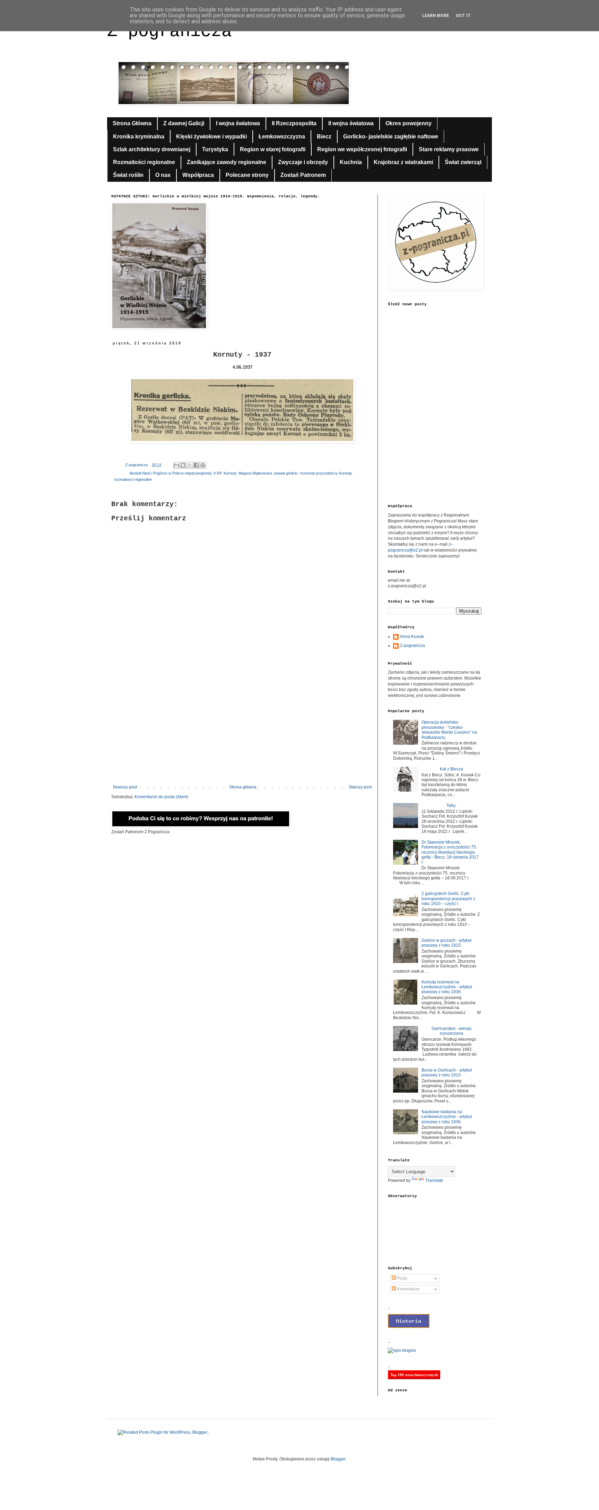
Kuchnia (351, 162)
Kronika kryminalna (138, 136)
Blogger (338, 1459)
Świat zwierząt (463, 162)
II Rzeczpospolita (294, 123)
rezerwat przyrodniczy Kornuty (326, 473)
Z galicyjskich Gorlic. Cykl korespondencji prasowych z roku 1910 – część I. (448, 898)
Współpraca (198, 175)
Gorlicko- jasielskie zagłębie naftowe (390, 136)
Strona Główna (132, 123)
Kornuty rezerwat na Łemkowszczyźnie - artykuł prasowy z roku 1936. (447, 987)
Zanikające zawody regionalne (226, 162)
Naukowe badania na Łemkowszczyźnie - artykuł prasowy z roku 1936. (447, 1116)
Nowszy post (125, 787)
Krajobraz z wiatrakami (403, 162)
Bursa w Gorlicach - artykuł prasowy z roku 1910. (447, 1072)
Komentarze (408, 1289)
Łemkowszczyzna (282, 136)
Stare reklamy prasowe (449, 149)
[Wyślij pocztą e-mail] (176, 465)
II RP (218, 473)
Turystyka (215, 149)
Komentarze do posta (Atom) (161, 796)
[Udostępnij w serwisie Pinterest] (202, 465)
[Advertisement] (242, 727)
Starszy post (360, 787)
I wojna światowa (238, 123)
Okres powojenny (408, 123)
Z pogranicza (169, 31)
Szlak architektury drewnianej (151, 149)
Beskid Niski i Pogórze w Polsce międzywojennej (170, 473)
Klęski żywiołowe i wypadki (211, 136)
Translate (434, 1180)
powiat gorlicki (286, 473)
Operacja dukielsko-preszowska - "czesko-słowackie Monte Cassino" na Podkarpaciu (449, 730)
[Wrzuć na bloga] (183, 465)
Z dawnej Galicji (183, 123)
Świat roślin (128, 175)
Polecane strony (247, 175)
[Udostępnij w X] (189, 465)
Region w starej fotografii (272, 149)
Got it (463, 15)
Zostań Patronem (303, 175)
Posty (401, 1278)
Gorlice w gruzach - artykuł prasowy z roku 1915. (446, 943)
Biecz (324, 136)
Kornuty (230, 473)
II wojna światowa (351, 123)
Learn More (435, 15)
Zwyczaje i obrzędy (303, 162)
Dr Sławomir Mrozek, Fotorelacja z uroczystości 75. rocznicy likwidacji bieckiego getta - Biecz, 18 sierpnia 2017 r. (450, 852)
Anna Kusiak (412, 636)
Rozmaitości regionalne (144, 162)
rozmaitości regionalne (133, 479)
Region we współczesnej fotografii (362, 149)
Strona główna (243, 787)
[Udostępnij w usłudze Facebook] (196, 465)
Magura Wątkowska (255, 473)
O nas (163, 175)
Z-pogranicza (412, 645)
